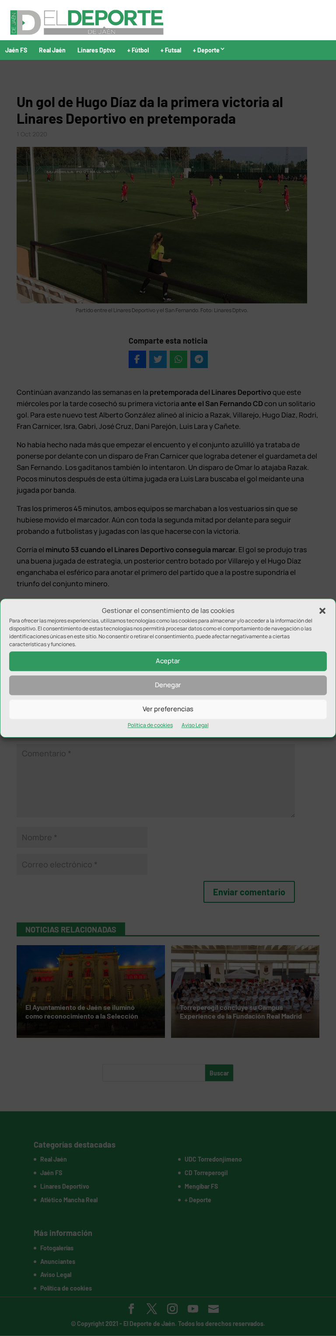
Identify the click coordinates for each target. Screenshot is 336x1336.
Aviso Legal (195, 725)
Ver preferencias (168, 709)
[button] (322, 610)
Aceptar (168, 661)
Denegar (168, 685)
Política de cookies (150, 725)
